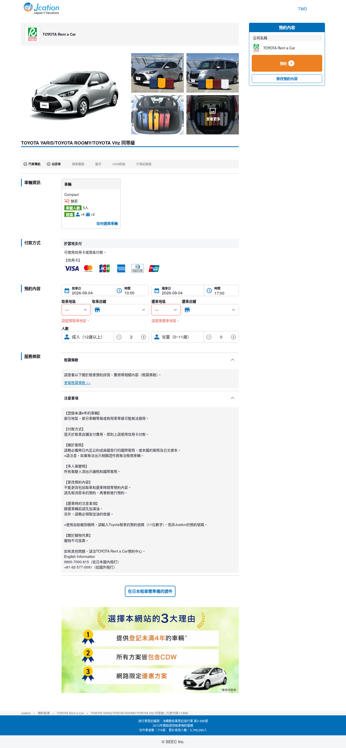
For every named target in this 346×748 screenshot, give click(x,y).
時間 (127, 288)
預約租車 (44, 713)
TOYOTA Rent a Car (70, 713)
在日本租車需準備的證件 (150, 591)
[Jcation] (41, 9)
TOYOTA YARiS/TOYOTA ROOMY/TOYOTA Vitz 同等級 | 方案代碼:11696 (139, 713)
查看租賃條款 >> (77, 382)
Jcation (26, 713)
